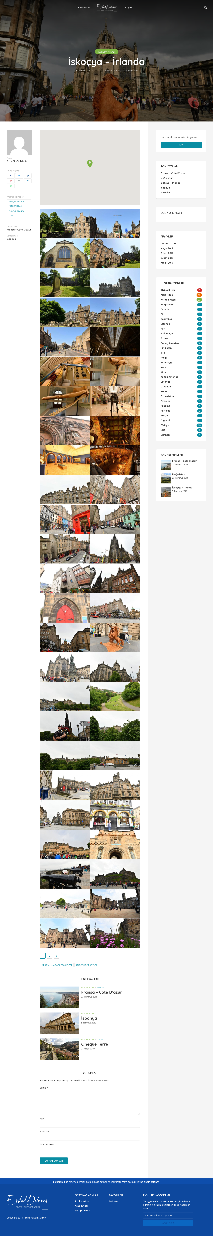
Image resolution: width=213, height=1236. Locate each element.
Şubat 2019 (167, 253)
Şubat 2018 (167, 257)
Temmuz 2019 (168, 243)
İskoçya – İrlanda (171, 182)
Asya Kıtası (81, 1205)
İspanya (89, 1018)
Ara (181, 144)
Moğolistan (167, 178)
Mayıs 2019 (167, 248)
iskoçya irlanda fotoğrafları (16, 203)
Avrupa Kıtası (106, 51)
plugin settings (152, 1181)
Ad (42, 1118)
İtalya (100, 1039)
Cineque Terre (94, 1044)
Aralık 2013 (167, 262)
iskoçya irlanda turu (16, 213)
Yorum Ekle (131, 70)
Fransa (100, 987)
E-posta (44, 1131)
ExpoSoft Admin (17, 161)
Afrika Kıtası (82, 1201)
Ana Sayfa (84, 7)
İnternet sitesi (47, 1144)
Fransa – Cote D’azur (101, 992)
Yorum (44, 1087)
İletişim (127, 7)
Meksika (165, 192)
